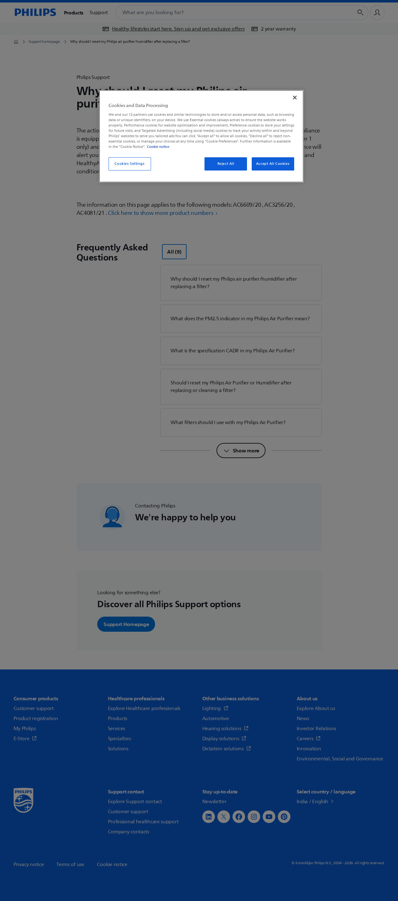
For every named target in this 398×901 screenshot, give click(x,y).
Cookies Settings (129, 164)
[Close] (295, 97)
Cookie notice (158, 146)
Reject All (225, 164)
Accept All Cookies (272, 164)
